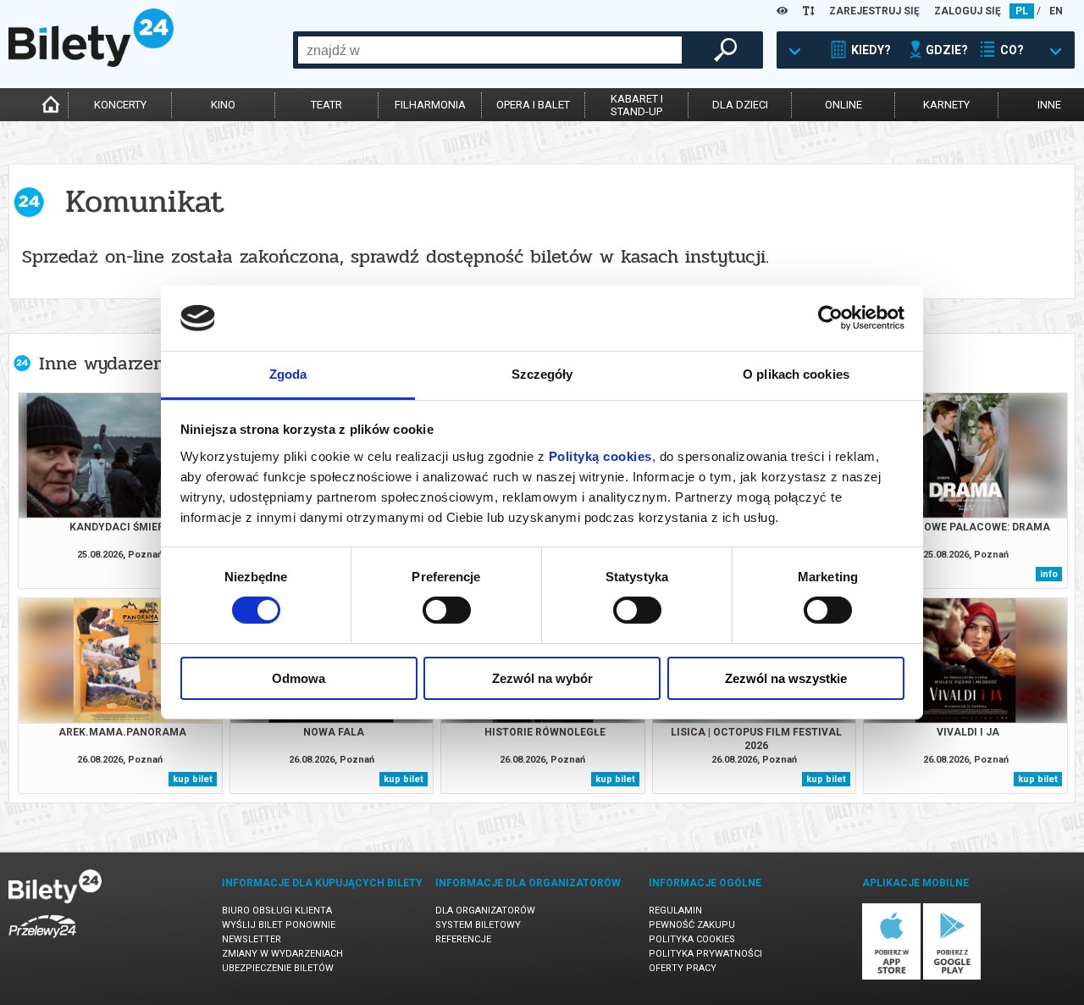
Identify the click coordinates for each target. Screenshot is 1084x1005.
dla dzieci (740, 104)
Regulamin (675, 910)
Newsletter (251, 939)
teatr (326, 104)
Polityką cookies (600, 456)
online (843, 104)
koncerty (120, 104)
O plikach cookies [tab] (796, 374)
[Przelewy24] (42, 941)
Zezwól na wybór (542, 678)
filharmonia (430, 104)
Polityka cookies (692, 939)
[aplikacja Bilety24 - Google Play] (952, 976)
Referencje (463, 939)
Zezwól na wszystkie (786, 678)
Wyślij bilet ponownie (278, 924)
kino (223, 104)
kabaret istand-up (637, 105)
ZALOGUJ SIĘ (967, 11)
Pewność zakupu (692, 924)
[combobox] (490, 50)
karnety (946, 104)
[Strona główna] (91, 62)
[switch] (447, 610)
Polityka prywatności (705, 953)
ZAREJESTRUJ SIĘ (874, 11)
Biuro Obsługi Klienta (277, 910)
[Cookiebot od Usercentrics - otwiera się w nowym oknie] (830, 317)
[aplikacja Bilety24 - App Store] (891, 976)
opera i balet (533, 104)
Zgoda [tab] (288, 374)
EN (1056, 11)
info (1049, 574)
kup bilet (193, 779)
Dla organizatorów (485, 910)
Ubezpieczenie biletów (278, 968)
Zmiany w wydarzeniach (282, 953)
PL (1021, 11)
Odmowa (298, 678)
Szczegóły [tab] (542, 374)
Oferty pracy (682, 968)
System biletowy (478, 924)
